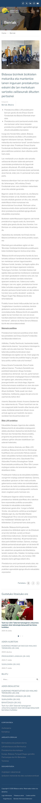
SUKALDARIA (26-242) (11, 664)
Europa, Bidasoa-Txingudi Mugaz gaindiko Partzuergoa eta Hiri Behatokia (18, 755)
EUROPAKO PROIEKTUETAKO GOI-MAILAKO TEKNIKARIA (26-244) (19, 647)
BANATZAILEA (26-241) (11, 702)
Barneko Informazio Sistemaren (23, 799)
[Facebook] (33, 583)
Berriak (12, 33)
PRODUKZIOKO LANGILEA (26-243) (16, 656)
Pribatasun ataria (19, 796)
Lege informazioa (7, 796)
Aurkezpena (6, 728)
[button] (18, 636)
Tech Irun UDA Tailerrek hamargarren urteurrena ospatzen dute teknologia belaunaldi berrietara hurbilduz (20, 625)
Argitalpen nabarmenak (11, 772)
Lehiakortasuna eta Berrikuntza (14, 746)
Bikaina (11, 105)
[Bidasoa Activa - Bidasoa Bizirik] (10, 10)
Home (4, 33)
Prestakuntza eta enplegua (12, 750)
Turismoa (5, 761)
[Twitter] (37, 583)
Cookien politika (30, 796)
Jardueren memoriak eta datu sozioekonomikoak (20, 775)
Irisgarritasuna (7, 799)
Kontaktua (6, 732)
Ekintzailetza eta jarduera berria (14, 743)
